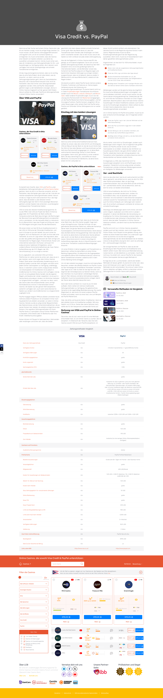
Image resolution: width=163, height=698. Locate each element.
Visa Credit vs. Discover (123, 316)
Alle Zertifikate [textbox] (24, 614)
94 (141, 580)
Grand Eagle (128, 591)
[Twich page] (64, 674)
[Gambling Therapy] (65, 682)
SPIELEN (65, 617)
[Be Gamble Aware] (53, 682)
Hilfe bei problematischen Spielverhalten (86, 693)
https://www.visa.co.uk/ (81, 548)
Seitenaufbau (105, 693)
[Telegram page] (64, 669)
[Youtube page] (75, 674)
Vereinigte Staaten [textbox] (25, 590)
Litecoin (82, 94)
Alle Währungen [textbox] (24, 608)
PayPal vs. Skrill (121, 293)
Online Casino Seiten (51, 189)
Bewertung (24, 155)
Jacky (124, 277)
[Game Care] (25, 682)
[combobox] (33, 583)
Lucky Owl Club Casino (68, 630)
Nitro (63, 653)
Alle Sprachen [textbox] (24, 602)
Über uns (22, 676)
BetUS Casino (66, 646)
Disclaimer (57, 693)
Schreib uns (33, 676)
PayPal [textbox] (22, 626)
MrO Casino (66, 591)
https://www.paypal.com (123, 548)
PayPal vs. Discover (122, 308)
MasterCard (86, 98)
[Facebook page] (69, 669)
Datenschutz (67, 693)
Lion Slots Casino (67, 638)
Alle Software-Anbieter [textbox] (27, 584)
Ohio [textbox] (21, 596)
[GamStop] (75, 682)
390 (78, 580)
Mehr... (58, 131)
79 (110, 580)
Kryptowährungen (73, 91)
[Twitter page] (75, 669)
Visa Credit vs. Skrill (122, 301)
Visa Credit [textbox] (23, 620)
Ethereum (88, 94)
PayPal (48, 187)
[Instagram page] (69, 674)
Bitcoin (76, 94)
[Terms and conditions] (39, 682)
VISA (41, 187)
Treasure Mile (97, 591)
